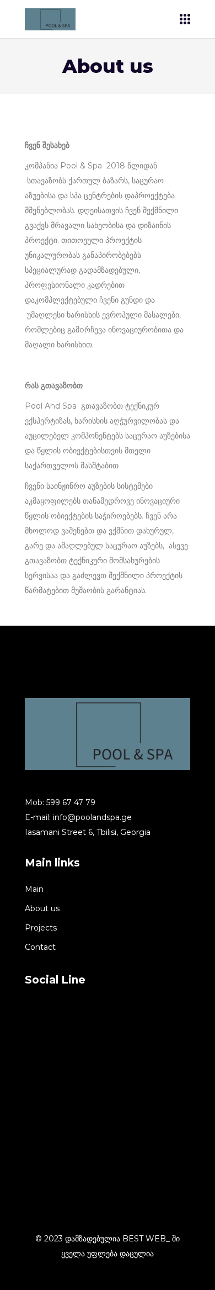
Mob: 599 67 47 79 (60, 802)
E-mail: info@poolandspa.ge (78, 817)
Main (34, 889)
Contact (40, 947)
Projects (41, 928)
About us (42, 908)
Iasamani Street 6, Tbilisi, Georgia (87, 832)
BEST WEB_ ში (151, 1239)
